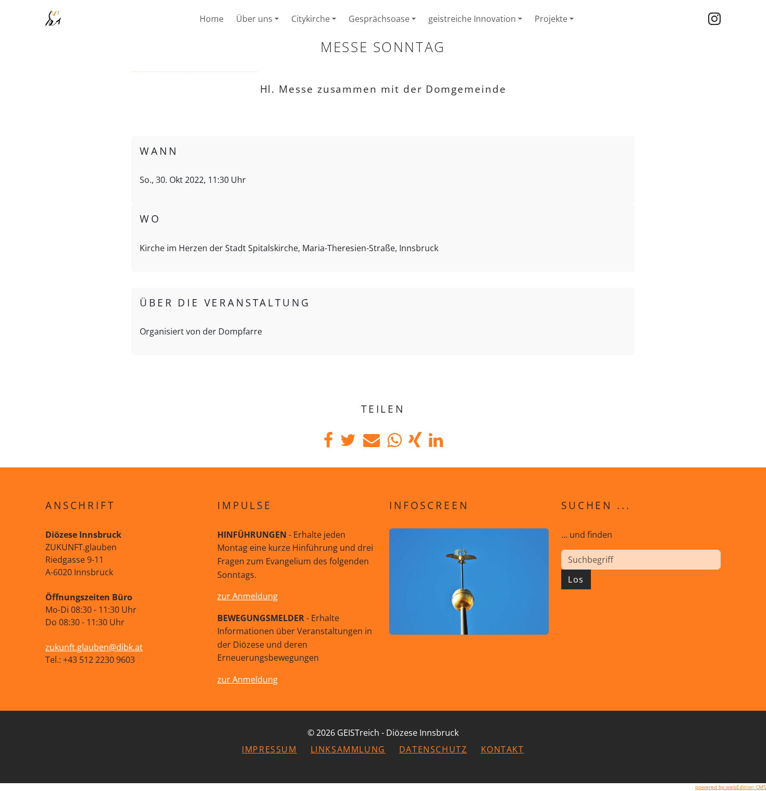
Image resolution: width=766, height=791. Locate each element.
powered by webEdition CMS (730, 786)
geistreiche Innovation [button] (472, 18)
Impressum (269, 749)
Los (576, 579)
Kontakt (502, 749)
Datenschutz (433, 749)
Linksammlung (348, 749)
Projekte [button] (551, 18)
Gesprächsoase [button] (379, 18)
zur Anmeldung (247, 596)
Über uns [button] (254, 18)
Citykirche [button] (310, 18)
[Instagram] (714, 18)
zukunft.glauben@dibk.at (94, 647)
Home (212, 18)
